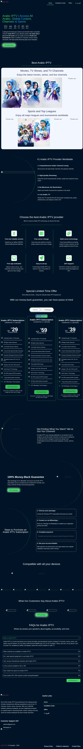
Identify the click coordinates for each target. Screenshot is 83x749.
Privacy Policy (48, 746)
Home (50, 3)
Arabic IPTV (4, 745)
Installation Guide (60, 3)
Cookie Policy (76, 746)
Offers (70, 3)
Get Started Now (12, 386)
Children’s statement (62, 746)
